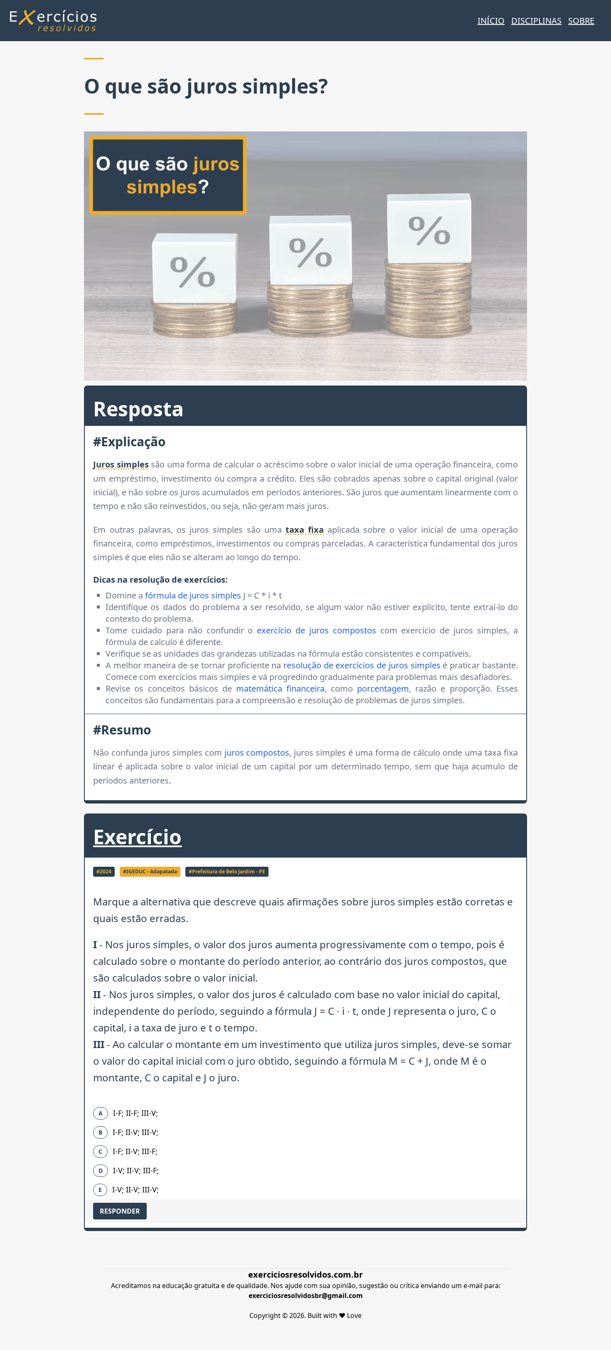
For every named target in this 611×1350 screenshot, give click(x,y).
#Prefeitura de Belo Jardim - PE (227, 871)
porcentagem (383, 688)
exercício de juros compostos (316, 630)
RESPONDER (120, 1211)
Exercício (137, 836)
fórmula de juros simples (193, 595)
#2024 (103, 871)
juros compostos (257, 752)
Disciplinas (536, 20)
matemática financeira (280, 688)
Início (491, 20)
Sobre (581, 20)
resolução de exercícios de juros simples (362, 665)
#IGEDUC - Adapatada (150, 871)
